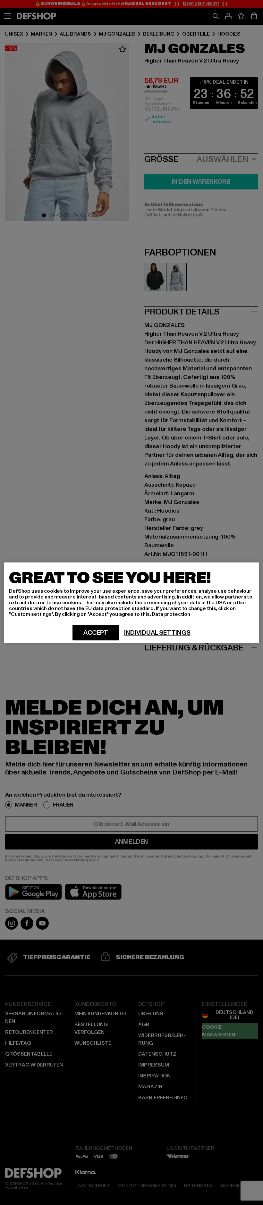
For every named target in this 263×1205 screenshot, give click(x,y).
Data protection (171, 613)
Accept (95, 632)
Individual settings (157, 632)
